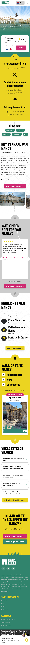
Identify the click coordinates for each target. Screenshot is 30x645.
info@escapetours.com (8, 619)
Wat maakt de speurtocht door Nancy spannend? (11, 484)
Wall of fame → (17, 134)
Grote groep (4, 604)
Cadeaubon (4, 609)
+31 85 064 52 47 (5, 622)
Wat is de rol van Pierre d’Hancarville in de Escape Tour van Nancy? (13, 493)
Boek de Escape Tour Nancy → (15, 536)
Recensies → (20, 130)
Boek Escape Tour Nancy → (15, 186)
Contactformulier (6, 625)
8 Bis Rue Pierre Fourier (14, 152)
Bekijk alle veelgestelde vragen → (15, 500)
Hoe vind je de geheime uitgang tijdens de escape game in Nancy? (13, 467)
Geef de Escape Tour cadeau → (15, 542)
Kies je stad (4, 601)
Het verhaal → (10, 130)
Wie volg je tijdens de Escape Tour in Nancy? (13, 459)
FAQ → (25, 134)
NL (20, 3)
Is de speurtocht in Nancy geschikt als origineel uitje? (13, 476)
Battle (3, 606)
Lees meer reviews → (15, 281)
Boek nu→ (21, 48)
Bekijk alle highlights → (15, 348)
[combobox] (20, 2)
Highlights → (6, 134)
